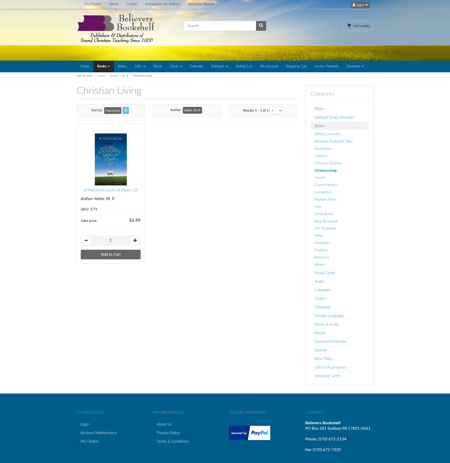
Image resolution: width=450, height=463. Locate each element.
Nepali (320, 333)
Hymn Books (324, 214)
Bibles (122, 66)
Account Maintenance (98, 433)
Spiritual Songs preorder (334, 117)
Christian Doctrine (328, 163)
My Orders (89, 441)
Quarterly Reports (201, 4)
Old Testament (325, 228)
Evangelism (323, 192)
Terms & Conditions (173, 441)
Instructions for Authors (162, 4)
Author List (244, 66)
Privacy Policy (168, 433)
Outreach (217, 66)
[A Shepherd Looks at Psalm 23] (111, 159)
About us (164, 424)
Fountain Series (326, 199)
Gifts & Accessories (330, 367)
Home (84, 66)
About (114, 4)
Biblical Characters (328, 134)
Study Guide (325, 273)
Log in (360, 5)
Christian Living (326, 170)
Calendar (196, 66)
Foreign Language (329, 316)
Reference (322, 257)
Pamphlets (322, 243)
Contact (132, 4)
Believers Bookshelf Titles (334, 141)
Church (320, 177)
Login (84, 424)
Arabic (320, 282)
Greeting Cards (327, 376)
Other (319, 235)
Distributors (93, 4)
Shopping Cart (296, 66)
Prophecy (322, 250)
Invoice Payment (327, 66)
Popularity (113, 110)
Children (321, 156)
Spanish (321, 350)
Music (157, 66)
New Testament (326, 221)
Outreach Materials (330, 342)
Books (102, 66)
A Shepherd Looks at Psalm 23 (111, 190)
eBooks (320, 264)
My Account (269, 66)
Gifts (138, 66)
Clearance (323, 307)
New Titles (323, 359)
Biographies (323, 148)
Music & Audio (327, 324)
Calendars (323, 290)
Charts (320, 299)
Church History (326, 185)
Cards (174, 66)
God (318, 206)
